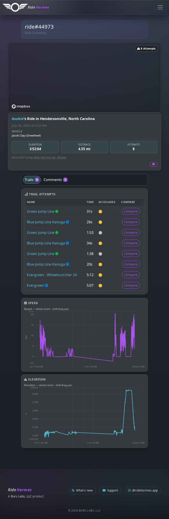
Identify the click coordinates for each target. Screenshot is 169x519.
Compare (131, 211)
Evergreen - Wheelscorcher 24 (52, 274)
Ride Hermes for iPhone (50, 157)
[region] (84, 77)
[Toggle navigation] (160, 7)
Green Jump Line (40, 211)
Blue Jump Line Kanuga (46, 222)
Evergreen (35, 285)
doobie (18, 118)
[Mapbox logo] (21, 106)
